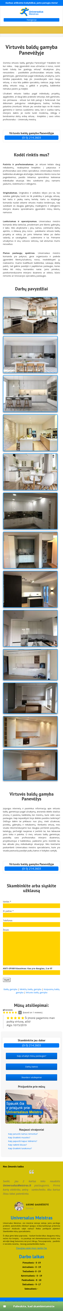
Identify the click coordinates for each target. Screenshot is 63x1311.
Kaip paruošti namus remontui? (23, 1133)
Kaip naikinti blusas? (17, 1144)
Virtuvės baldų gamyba (36, 992)
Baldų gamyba (10, 989)
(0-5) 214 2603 (31, 138)
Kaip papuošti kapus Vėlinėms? (22, 1141)
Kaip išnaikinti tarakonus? (20, 1148)
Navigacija (31, 19)
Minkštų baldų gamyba (30, 989)
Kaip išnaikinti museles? (19, 1137)
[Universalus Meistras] (31, 11)
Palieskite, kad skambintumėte (34, 1306)
